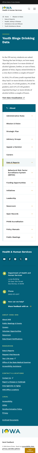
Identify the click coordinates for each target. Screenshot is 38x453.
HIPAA (4, 405)
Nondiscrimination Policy (12, 409)
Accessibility (7, 401)
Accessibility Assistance (11, 366)
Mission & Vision (18, 16)
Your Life (7, 358)
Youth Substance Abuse (13, 26)
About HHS (6, 319)
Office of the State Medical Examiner (16, 362)
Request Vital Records (11, 354)
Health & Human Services (12, 10)
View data (12, 98)
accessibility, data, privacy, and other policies (18, 447)
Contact (6, 378)
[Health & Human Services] (7, 8)
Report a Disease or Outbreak (13, 382)
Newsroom (6, 335)
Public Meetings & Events (12, 323)
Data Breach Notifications (12, 339)
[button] (30, 450)
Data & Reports (10, 19)
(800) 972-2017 (13, 294)
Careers (5, 327)
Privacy (5, 413)
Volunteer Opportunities (11, 331)
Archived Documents (10, 420)
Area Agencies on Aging (11, 386)
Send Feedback (8, 442)
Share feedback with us (18, 306)
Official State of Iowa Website (11, 2)
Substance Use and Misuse (14, 24)
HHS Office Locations (10, 390)
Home (7, 16)
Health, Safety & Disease (13, 21)
